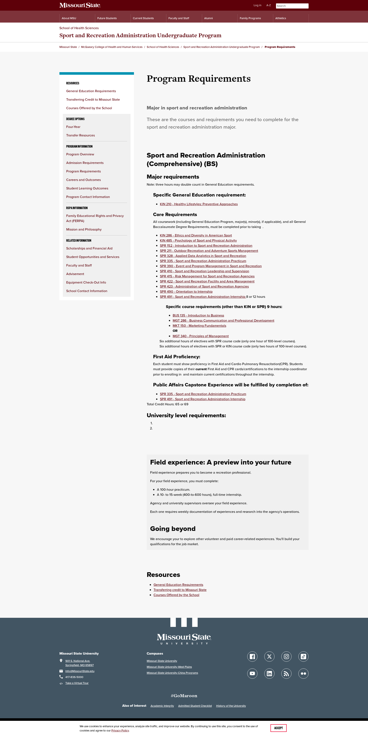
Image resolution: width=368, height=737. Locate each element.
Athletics (280, 18)
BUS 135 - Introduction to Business (198, 315)
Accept (278, 728)
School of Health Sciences (79, 28)
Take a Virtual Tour (77, 683)
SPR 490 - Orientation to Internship (186, 291)
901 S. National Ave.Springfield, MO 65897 (79, 663)
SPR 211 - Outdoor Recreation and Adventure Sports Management (209, 250)
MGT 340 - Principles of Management (201, 336)
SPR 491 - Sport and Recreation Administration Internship (203, 296)
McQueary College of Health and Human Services (111, 47)
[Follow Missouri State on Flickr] (303, 673)
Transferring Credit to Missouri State (93, 99)
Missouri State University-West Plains (169, 667)
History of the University (231, 706)
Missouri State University (162, 661)
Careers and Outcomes (83, 179)
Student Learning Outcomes (87, 188)
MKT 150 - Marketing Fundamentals (199, 325)
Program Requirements (83, 171)
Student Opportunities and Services (92, 256)
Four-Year (73, 126)
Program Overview (80, 154)
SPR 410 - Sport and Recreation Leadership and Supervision (204, 271)
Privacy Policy (120, 730)
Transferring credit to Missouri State (180, 589)
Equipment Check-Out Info (86, 282)
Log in (257, 5)
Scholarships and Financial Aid (89, 248)
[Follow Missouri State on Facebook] (252, 656)
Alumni (208, 18)
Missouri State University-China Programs (172, 673)
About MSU (69, 18)
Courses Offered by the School (89, 108)
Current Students (143, 18)
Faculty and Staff (178, 18)
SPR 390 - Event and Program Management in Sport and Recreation (211, 266)
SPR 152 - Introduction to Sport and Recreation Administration (206, 245)
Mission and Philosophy (84, 229)
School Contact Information (86, 290)
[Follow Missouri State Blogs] (286, 673)
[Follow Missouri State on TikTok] (303, 656)
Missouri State (68, 47)
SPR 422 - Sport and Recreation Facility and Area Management (207, 281)
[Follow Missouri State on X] (269, 656)
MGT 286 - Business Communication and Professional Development (223, 320)
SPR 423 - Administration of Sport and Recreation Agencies (204, 286)
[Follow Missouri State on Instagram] (286, 656)
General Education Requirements (91, 91)
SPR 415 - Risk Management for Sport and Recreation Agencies (207, 276)
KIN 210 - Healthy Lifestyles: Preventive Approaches (199, 204)
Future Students (107, 18)
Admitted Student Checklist (195, 706)
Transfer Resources (80, 135)
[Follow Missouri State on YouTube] (252, 673)
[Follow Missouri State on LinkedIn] (269, 673)
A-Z (268, 5)
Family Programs (250, 18)
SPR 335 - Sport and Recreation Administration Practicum (203, 260)
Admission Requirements (85, 162)
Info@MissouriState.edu (79, 671)
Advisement (75, 273)
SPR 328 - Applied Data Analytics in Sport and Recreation (203, 255)
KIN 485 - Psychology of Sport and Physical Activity (198, 240)
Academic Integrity (162, 706)
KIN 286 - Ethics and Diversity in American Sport (196, 235)
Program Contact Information (88, 196)
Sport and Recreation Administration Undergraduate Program (140, 35)
